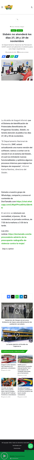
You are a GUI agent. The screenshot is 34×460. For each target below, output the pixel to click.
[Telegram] (16, 56)
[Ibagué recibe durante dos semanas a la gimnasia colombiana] (8, 359)
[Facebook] (3, 56)
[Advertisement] (21, 7)
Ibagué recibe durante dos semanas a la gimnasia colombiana (8, 366)
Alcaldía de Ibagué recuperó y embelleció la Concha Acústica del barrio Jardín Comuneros (25, 391)
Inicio (12, 26)
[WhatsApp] (11, 56)
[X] (7, 56)
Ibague (22, 26)
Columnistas (17, 448)
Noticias (17, 26)
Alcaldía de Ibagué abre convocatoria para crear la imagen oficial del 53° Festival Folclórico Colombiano (8, 391)
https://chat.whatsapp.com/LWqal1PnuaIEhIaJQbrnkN (16, 204)
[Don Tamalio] (8, 7)
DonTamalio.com (17, 445)
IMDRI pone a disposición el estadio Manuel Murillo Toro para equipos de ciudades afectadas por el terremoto (25, 369)
